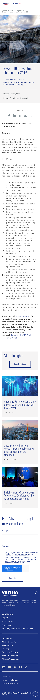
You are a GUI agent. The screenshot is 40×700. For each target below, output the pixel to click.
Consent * (6, 546)
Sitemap (5, 649)
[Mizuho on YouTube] (9, 667)
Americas (6, 625)
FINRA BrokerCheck (11, 683)
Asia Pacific (8, 622)
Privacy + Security (10, 652)
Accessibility (7, 645)
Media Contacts (9, 642)
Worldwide (7, 614)
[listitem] (19, 10)
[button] (16, 4)
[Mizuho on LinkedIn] (3, 667)
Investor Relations (10, 680)
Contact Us (7, 638)
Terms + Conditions (10, 656)
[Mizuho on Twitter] (15, 667)
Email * (5, 531)
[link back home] (10, 593)
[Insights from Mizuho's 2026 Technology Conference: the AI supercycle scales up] (20, 487)
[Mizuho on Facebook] (20, 667)
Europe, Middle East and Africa (17, 629)
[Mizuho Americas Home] (6, 4)
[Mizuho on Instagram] (26, 667)
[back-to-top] (35, 694)
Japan (5, 618)
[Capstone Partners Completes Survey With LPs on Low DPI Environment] (20, 396)
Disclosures (7, 677)
